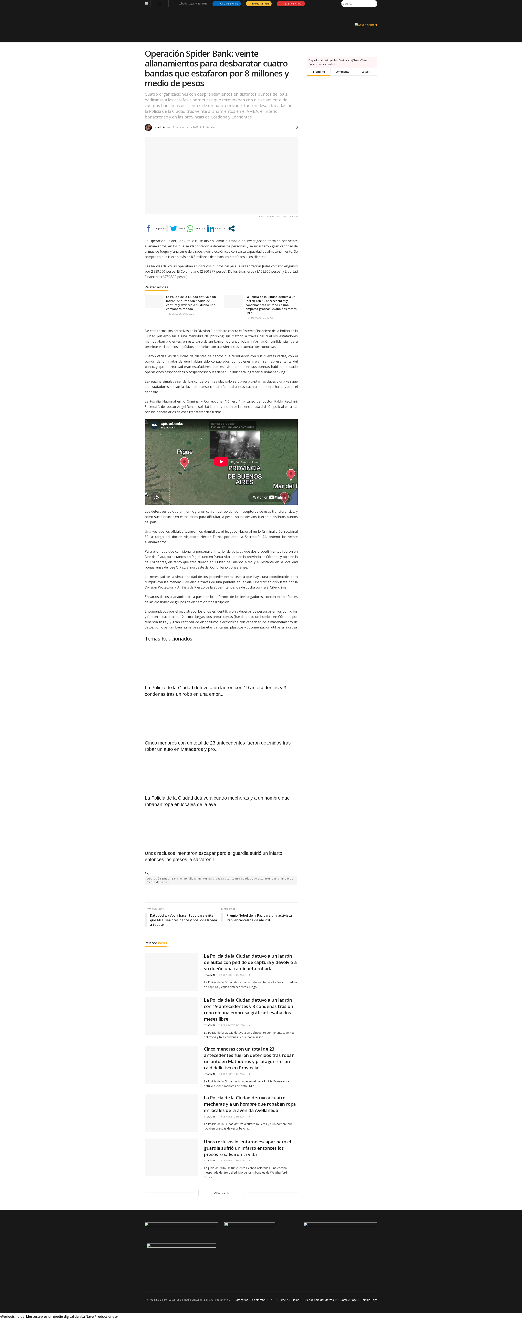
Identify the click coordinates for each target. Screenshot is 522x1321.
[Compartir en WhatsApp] (196, 228)
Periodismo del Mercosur (320, 1300)
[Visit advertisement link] (366, 24)
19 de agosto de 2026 (231, 1116)
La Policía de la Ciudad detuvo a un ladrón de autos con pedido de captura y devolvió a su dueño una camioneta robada (191, 303)
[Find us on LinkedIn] (165, 3)
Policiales (209, 127)
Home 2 (283, 1300)
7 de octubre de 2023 (185, 127)
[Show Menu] (146, 3)
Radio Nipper (260, 3)
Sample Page (349, 1300)
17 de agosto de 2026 (231, 1160)
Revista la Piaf (292, 3)
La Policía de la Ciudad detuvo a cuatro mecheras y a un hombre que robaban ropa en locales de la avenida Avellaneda (250, 1103)
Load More (221, 1192)
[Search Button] (375, 3)
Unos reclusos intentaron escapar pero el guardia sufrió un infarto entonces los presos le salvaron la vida (247, 1147)
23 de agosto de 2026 (231, 1073)
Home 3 (296, 1300)
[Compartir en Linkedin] (216, 228)
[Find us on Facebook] (154, 3)
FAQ (272, 1300)
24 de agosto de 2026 (260, 317)
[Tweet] (177, 228)
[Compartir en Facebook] (154, 228)
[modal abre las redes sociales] (231, 228)
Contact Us (258, 1300)
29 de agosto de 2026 (181, 313)
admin (161, 127)
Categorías (241, 1300)
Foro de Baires (228, 3)
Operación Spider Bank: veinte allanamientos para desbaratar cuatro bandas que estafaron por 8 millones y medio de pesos (220, 880)
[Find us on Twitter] (159, 3)
